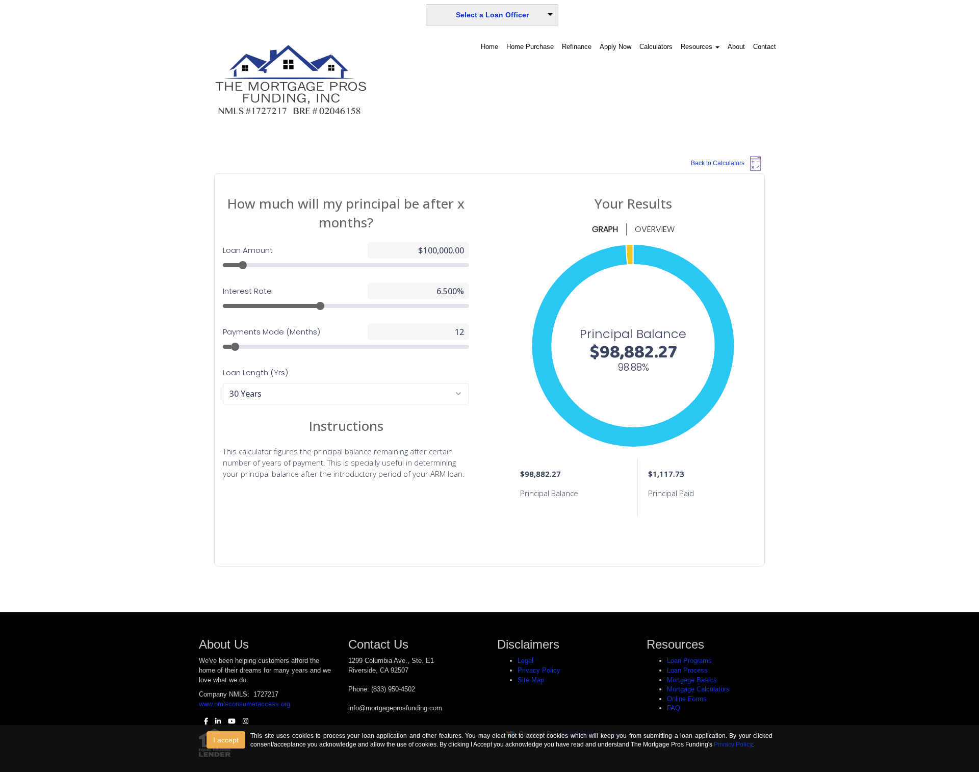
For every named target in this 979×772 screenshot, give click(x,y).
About (736, 46)
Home (489, 46)
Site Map (531, 680)
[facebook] (203, 721)
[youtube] (229, 721)
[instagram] (243, 721)
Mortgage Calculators (698, 689)
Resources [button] (697, 46)
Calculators (656, 46)
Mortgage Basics (692, 680)
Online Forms (687, 699)
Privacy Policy (539, 670)
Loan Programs (689, 660)
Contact (764, 46)
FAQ (673, 708)
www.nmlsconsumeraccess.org (244, 704)
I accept (226, 740)
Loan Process (687, 670)
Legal (525, 660)
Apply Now (615, 46)
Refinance (576, 46)
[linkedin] (215, 721)
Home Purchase (530, 46)
